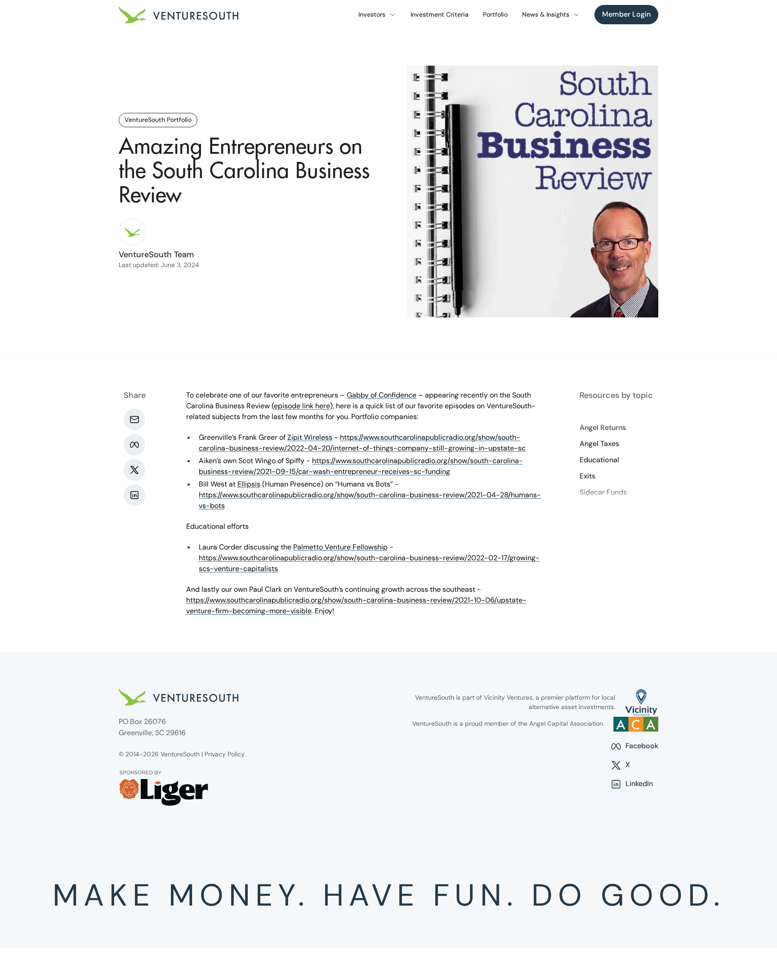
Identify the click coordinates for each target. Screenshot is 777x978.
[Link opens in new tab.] (641, 702)
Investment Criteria (440, 14)
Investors (371, 14)
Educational (599, 460)
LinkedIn (631, 784)
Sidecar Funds (603, 492)
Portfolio (495, 14)
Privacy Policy (225, 754)
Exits (587, 476)
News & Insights (545, 14)
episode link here (302, 406)
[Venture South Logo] (178, 14)
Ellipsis (248, 484)
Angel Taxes (599, 443)
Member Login (626, 14)
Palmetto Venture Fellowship (340, 547)
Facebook (634, 746)
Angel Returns (603, 427)
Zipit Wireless (309, 437)
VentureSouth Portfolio (158, 120)
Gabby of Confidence (381, 395)
